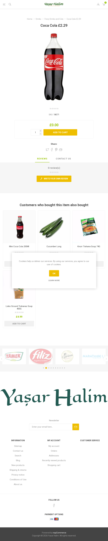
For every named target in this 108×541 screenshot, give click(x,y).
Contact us (18, 451)
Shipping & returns (18, 470)
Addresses (54, 455)
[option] (14, 356)
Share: (54, 144)
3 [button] (48, 368)
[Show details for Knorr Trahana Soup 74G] (89, 227)
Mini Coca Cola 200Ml (19, 246)
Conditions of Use (18, 479)
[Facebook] (54, 505)
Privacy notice (18, 475)
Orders (54, 451)
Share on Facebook (51, 149)
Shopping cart (54, 465)
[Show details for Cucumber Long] (54, 227)
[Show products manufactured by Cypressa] (41, 356)
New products (18, 465)
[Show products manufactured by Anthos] (67, 356)
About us (18, 484)
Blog (18, 460)
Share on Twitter (47, 149)
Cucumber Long (54, 246)
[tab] (42, 158)
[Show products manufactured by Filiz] (14, 356)
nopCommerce (59, 533)
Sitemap (18, 446)
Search (18, 455)
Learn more (54, 280)
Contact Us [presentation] (63, 158)
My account (54, 446)
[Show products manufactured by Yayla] (94, 356)
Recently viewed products (54, 460)
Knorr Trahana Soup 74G (88, 246)
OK (54, 273)
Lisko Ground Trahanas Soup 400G (19, 307)
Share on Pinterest (56, 149)
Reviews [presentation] (42, 158)
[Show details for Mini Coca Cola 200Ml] (19, 227)
